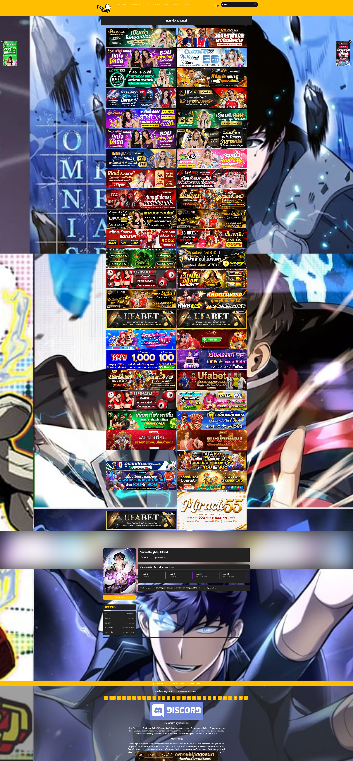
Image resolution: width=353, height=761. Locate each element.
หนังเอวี (184, 683)
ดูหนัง (191, 683)
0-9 (112, 697)
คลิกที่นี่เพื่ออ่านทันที (176, 20)
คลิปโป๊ (175, 683)
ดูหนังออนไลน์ (158, 683)
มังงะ (168, 683)
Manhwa (131, 618)
